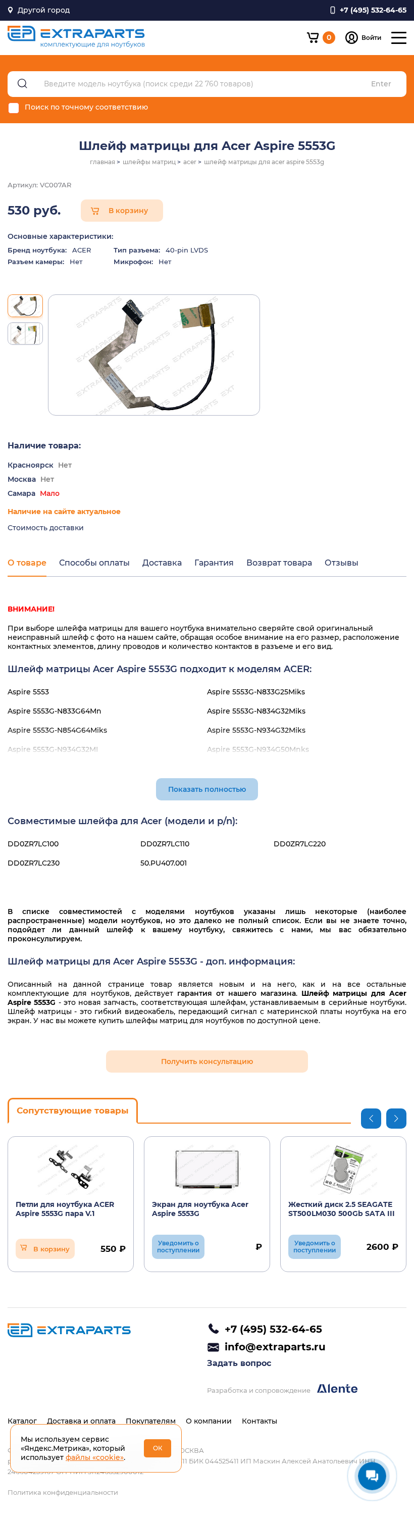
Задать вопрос (239, 1363)
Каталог (22, 1421)
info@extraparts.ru (275, 1347)
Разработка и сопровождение (259, 1390)
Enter (381, 84)
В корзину (128, 210)
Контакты (259, 1421)
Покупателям (151, 1421)
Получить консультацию (207, 1061)
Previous (371, 1118)
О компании (209, 1421)
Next (396, 1118)
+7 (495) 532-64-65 (273, 1329)
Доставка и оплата (81, 1421)
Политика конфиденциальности (63, 1492)
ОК (158, 1448)
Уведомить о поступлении (178, 1246)
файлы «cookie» (95, 1457)
